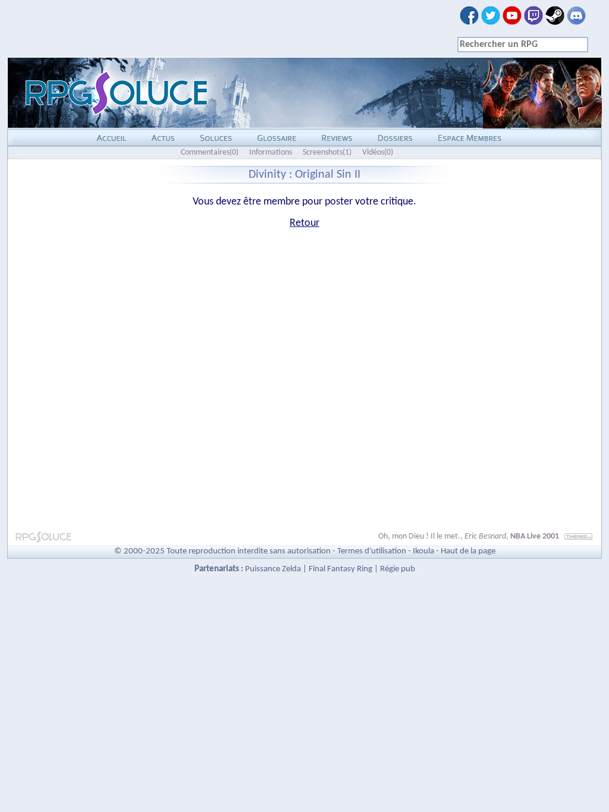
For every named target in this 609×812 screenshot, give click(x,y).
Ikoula (423, 551)
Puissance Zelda (273, 569)
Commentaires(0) (209, 152)
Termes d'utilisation (371, 551)
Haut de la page (468, 551)
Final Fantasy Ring (340, 569)
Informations (270, 152)
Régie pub (397, 569)
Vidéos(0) (377, 152)
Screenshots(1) (327, 152)
